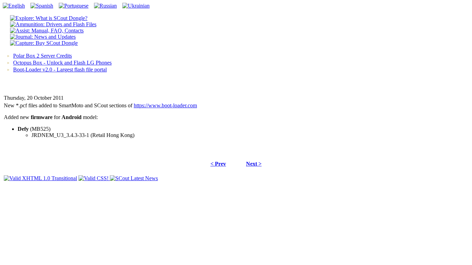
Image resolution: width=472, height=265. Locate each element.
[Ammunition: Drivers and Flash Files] (53, 24)
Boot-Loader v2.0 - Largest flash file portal (60, 69)
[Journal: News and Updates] (43, 37)
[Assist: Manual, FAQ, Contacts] (47, 30)
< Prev (218, 164)
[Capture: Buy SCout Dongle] (44, 43)
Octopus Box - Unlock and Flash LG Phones (62, 63)
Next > (254, 164)
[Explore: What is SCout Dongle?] (48, 18)
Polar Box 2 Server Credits (42, 56)
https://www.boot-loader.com (165, 105)
